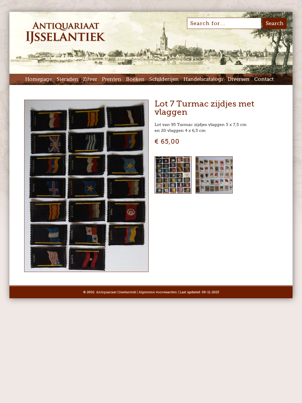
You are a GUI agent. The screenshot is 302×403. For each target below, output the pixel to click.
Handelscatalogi (203, 79)
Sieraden (67, 79)
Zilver (90, 79)
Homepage (38, 79)
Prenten (111, 79)
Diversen (239, 79)
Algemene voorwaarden (158, 292)
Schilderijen (164, 79)
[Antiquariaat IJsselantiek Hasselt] (65, 43)
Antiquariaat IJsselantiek (116, 292)
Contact (264, 79)
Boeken (135, 79)
